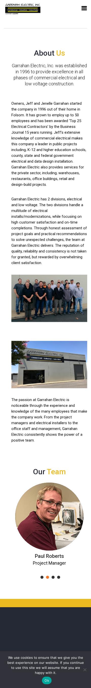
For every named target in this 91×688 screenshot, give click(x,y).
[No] (84, 669)
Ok (46, 680)
